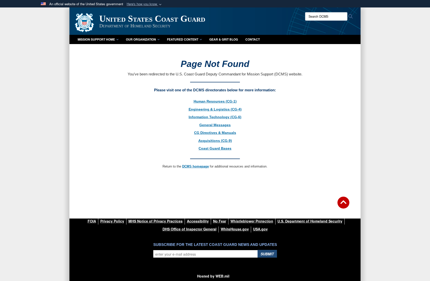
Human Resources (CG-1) (215, 101)
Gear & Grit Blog (223, 39)
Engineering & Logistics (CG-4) (215, 109)
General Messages (215, 125)
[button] (144, 4)
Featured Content (182, 39)
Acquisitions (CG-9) (215, 141)
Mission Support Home (96, 39)
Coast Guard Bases (215, 148)
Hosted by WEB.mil (213, 276)
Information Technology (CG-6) (215, 117)
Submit (267, 253)
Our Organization (141, 39)
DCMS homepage (195, 166)
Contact (252, 39)
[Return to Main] (343, 205)
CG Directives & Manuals (215, 133)
